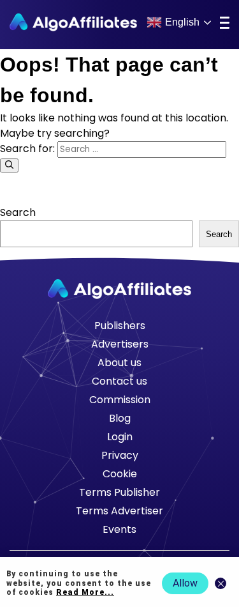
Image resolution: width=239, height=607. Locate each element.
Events (119, 529)
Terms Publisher (119, 492)
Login (120, 436)
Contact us (119, 381)
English (182, 22)
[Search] (9, 165)
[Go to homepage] (119, 289)
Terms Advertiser (119, 510)
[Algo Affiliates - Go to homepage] (73, 22)
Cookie (120, 473)
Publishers (119, 325)
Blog (120, 418)
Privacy (119, 455)
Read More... (85, 592)
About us (119, 362)
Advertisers (119, 344)
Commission (119, 399)
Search (18, 212)
